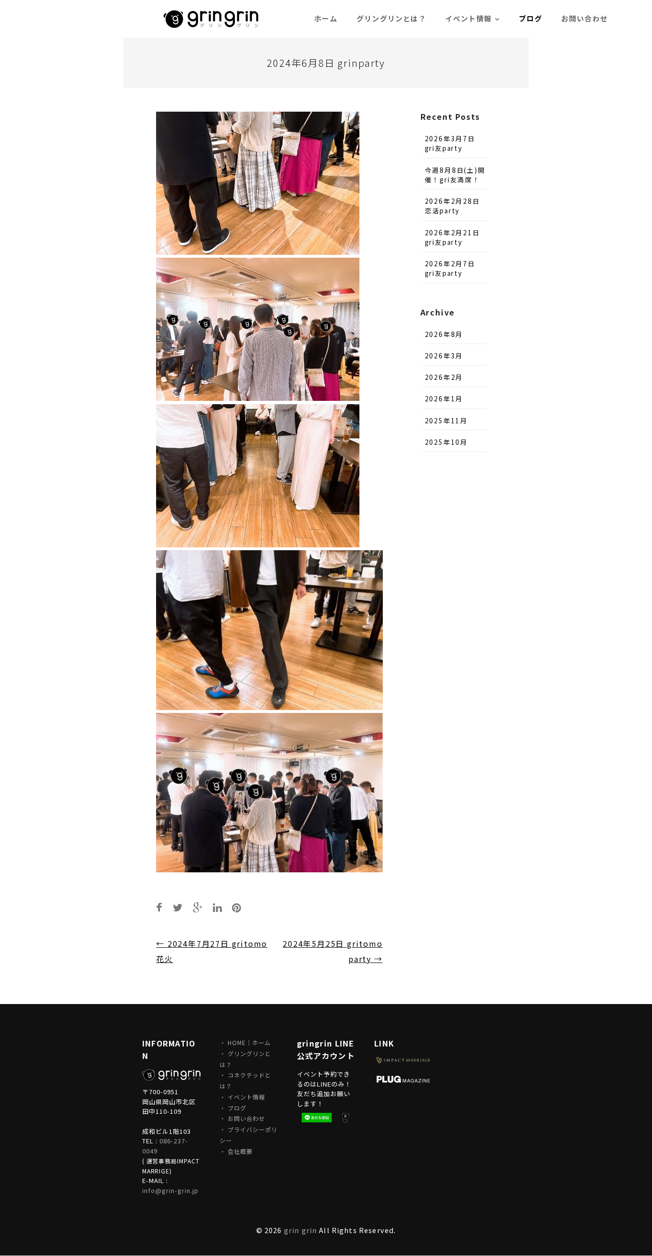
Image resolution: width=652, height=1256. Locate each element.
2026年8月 (444, 334)
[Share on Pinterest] (237, 907)
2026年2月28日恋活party (452, 205)
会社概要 (240, 1151)
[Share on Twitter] (178, 907)
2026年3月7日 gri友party (450, 143)
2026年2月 (444, 377)
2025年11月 (446, 420)
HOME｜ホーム (249, 1042)
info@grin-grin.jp (170, 1190)
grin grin (300, 1230)
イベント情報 (246, 1097)
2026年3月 (444, 355)
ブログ (237, 1108)
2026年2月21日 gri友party (452, 237)
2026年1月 (444, 398)
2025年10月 (446, 442)
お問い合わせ (246, 1118)
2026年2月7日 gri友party (450, 268)
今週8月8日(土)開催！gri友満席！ (455, 174)
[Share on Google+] (198, 907)
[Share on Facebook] (159, 907)
